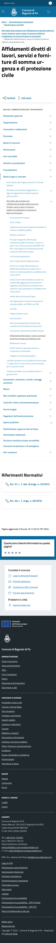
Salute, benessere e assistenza (15, 755)
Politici (4, 678)
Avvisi (4, 787)
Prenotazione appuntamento (15, 867)
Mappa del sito (8, 926)
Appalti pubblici (8, 720)
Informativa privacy (10, 885)
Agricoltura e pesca (10, 763)
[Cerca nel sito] (48, 11)
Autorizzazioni (8, 759)
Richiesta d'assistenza (11, 876)
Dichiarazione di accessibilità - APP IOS (19, 906)
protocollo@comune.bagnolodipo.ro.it (25, 850)
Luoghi (5, 802)
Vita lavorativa (8, 711)
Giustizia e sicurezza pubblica (14, 741)
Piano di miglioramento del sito (15, 911)
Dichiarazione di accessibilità (14, 898)
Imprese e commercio (11, 715)
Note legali (6, 889)
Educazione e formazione (13, 737)
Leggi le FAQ (7, 863)
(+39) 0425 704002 (14, 837)
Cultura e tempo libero (12, 707)
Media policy (7, 921)
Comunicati (7, 783)
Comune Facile (10, 933)
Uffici (4, 670)
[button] (28, 115)
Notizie (5, 778)
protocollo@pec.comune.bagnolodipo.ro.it (20, 847)
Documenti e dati (9, 687)
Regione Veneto (9, 3)
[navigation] (3, 11)
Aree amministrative (11, 665)
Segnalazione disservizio (12, 872)
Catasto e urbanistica (11, 724)
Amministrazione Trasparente (21, 21)
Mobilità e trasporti (10, 733)
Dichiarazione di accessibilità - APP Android (21, 902)
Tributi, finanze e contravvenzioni (16, 746)
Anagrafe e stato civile (12, 702)
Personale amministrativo (13, 683)
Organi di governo (10, 661)
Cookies (5, 893)
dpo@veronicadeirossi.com (40, 857)
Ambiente (6, 750)
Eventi (4, 806)
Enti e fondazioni (9, 674)
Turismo (5, 728)
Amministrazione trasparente (15, 880)
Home (4, 21)
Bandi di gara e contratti (14, 24)
